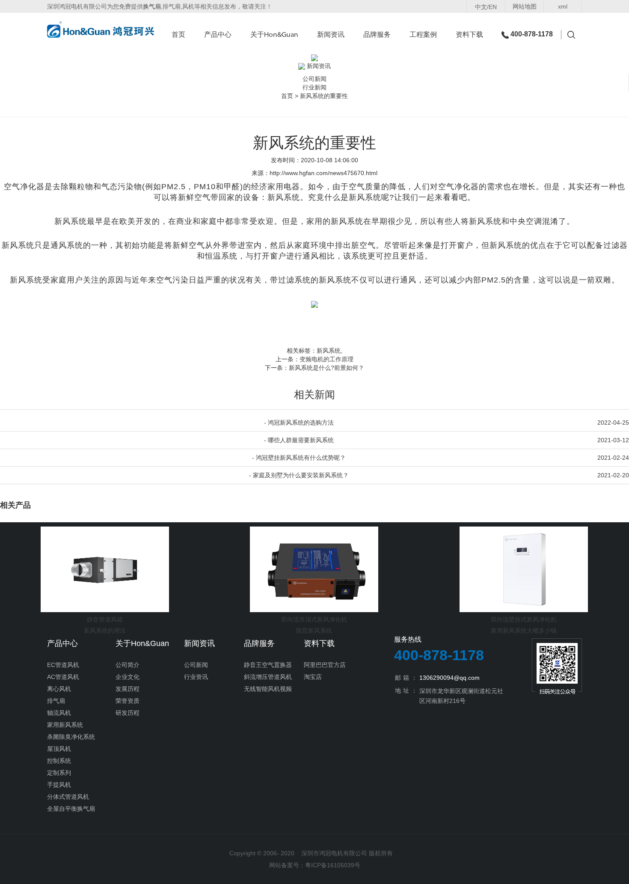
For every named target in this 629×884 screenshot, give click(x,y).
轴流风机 (59, 712)
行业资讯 (196, 676)
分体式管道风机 (68, 796)
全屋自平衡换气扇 (71, 808)
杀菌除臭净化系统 (71, 736)
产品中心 (217, 35)
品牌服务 (377, 35)
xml (562, 6)
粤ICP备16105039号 (332, 865)
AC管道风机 (63, 676)
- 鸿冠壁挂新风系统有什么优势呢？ (299, 457)
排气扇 (56, 700)
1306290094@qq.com (449, 677)
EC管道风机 (63, 664)
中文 (481, 6)
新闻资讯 (330, 35)
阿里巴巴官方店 (325, 664)
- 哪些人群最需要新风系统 (299, 440)
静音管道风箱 (105, 619)
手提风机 (59, 784)
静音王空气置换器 (268, 664)
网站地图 (525, 6)
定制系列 (59, 772)
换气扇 (152, 6)
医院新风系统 (314, 630)
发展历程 (127, 688)
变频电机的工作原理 (326, 359)
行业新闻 (314, 87)
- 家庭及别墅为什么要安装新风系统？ (299, 475)
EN (493, 6)
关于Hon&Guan (274, 35)
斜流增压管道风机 (268, 676)
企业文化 (127, 676)
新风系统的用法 (105, 630)
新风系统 (329, 350)
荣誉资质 (127, 700)
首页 (178, 35)
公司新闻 (314, 78)
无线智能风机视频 (268, 688)
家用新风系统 (65, 724)
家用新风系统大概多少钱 (524, 630)
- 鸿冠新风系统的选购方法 (299, 422)
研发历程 (127, 712)
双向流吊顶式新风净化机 (314, 619)
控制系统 (59, 760)
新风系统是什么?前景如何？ (326, 367)
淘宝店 (313, 676)
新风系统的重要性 (324, 95)
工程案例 (423, 35)
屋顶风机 (59, 748)
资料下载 (469, 35)
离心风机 (59, 688)
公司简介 (127, 664)
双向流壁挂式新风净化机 (524, 619)
